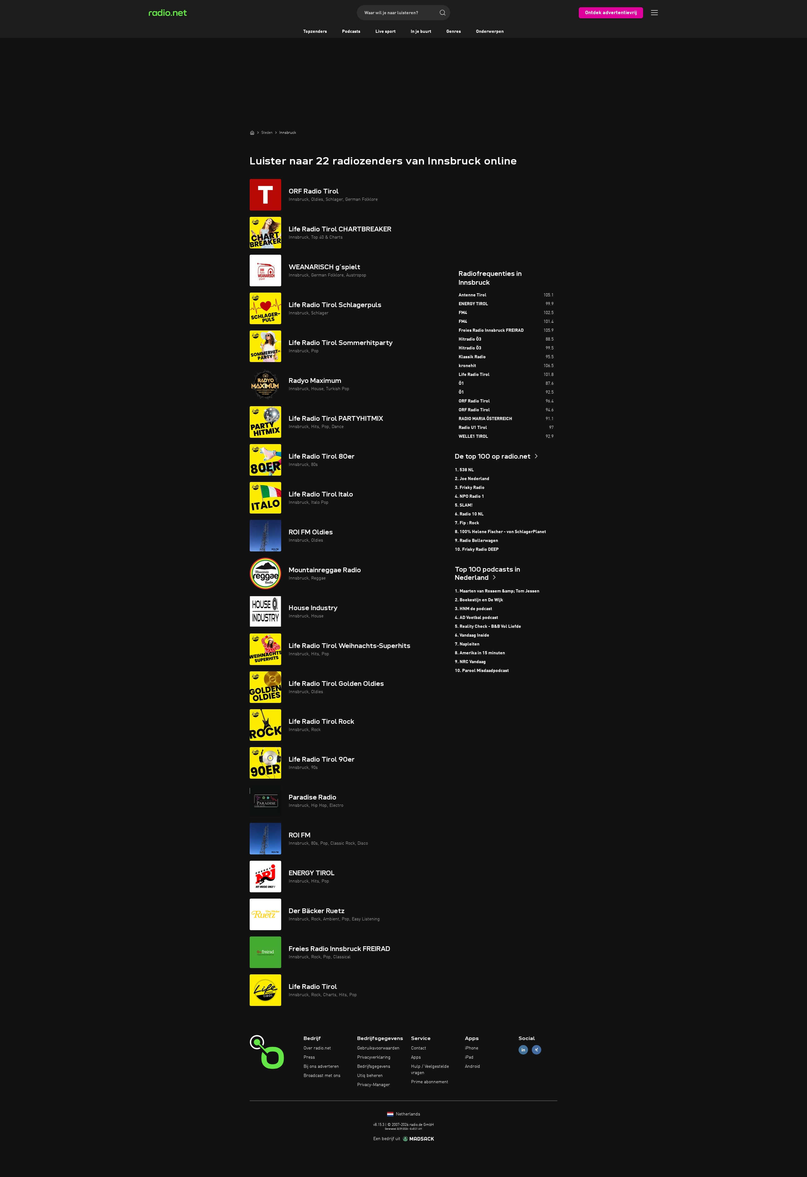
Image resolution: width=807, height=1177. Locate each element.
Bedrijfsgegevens (373, 1066)
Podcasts (351, 31)
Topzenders (315, 31)
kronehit (467, 366)
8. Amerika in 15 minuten (480, 653)
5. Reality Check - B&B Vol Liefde (488, 626)
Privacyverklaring (374, 1057)
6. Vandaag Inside (472, 635)
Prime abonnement (429, 1082)
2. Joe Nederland (472, 479)
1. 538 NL (464, 470)
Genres (453, 31)
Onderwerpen (490, 31)
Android (472, 1066)
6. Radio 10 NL (469, 514)
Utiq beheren (370, 1075)
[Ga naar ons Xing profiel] (536, 1050)
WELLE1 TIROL (473, 436)
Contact (418, 1048)
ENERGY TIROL (473, 304)
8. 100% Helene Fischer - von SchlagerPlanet (500, 532)
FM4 (463, 313)
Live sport (385, 31)
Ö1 (461, 383)
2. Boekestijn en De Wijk (479, 600)
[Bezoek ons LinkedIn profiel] (523, 1050)
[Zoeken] (442, 12)
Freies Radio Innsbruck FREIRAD (491, 330)
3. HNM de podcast (473, 609)
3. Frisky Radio (470, 487)
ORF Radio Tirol (474, 401)
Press (309, 1057)
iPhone (471, 1048)
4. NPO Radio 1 (469, 496)
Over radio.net (317, 1048)
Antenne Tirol (472, 295)
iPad (469, 1057)
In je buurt (421, 31)
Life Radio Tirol (474, 374)
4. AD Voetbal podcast (476, 617)
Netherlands (407, 1114)
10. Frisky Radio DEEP (477, 549)
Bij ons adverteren (321, 1066)
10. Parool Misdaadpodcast (482, 671)
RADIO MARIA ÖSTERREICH (485, 419)
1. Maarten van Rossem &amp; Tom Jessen (497, 591)
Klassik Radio (472, 357)
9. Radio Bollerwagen (476, 540)
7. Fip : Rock (467, 523)
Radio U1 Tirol (473, 427)
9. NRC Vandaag (470, 662)
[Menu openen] (654, 12)
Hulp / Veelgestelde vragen (430, 1069)
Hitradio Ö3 (470, 339)
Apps (416, 1057)
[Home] (252, 132)
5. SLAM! (464, 505)
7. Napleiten (467, 644)
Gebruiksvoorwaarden (378, 1048)
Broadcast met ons (322, 1075)
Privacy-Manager (373, 1085)
